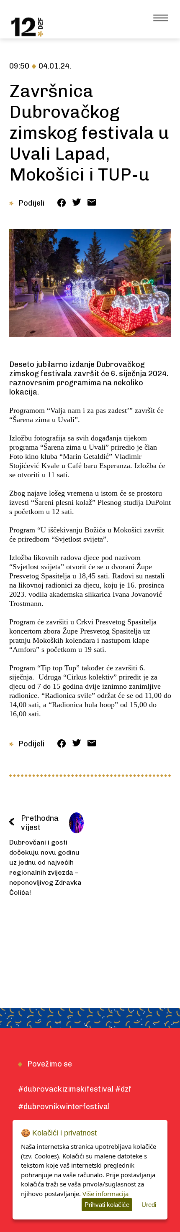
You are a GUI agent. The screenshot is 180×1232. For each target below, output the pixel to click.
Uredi (148, 1204)
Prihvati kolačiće (107, 1204)
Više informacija (105, 1193)
